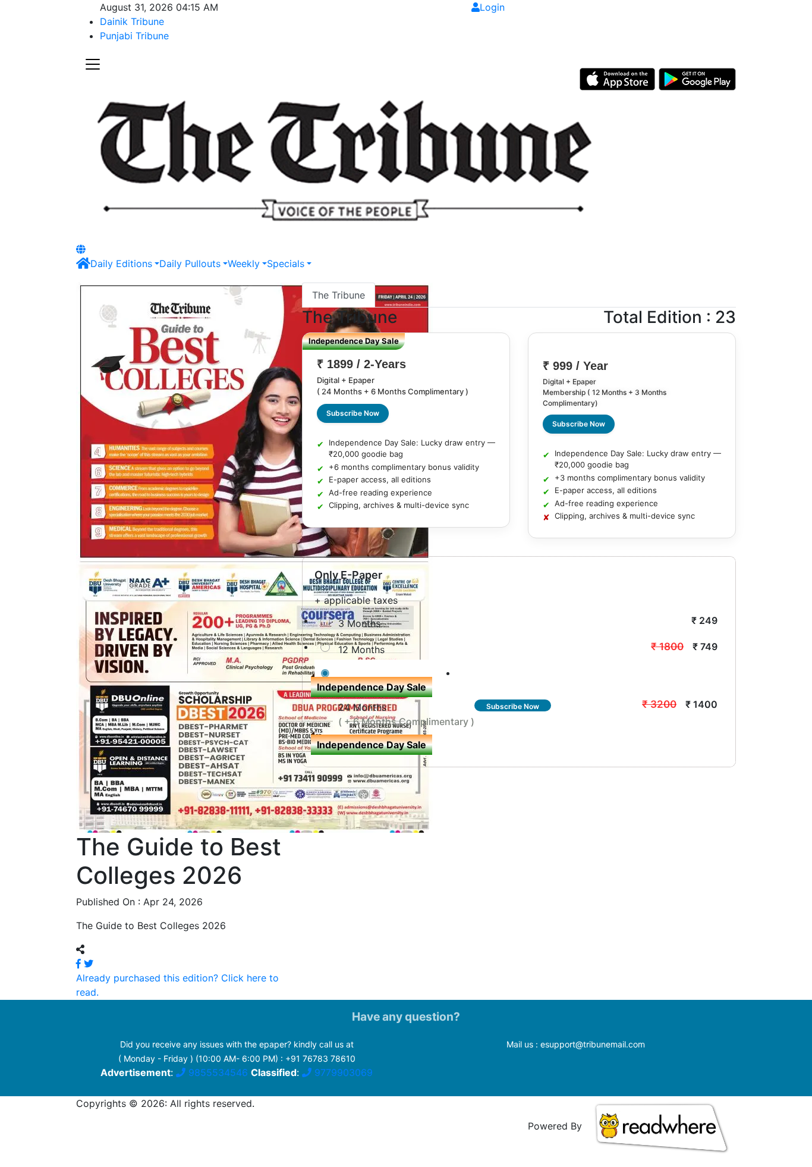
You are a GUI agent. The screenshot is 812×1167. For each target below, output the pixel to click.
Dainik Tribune (132, 21)
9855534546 (216, 1072)
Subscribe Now (352, 413)
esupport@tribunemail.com (592, 1044)
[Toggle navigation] (92, 65)
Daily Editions (121, 263)
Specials (285, 263)
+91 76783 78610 (320, 1058)
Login (492, 7)
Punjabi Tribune (134, 36)
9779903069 (342, 1072)
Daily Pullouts (190, 263)
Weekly (244, 263)
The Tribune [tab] (338, 295)
